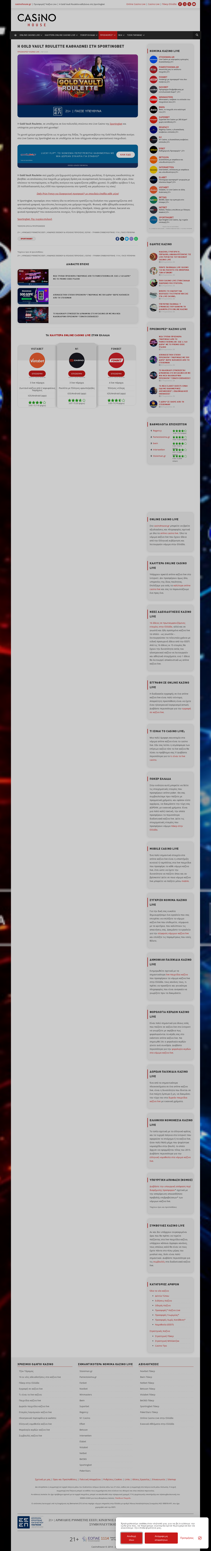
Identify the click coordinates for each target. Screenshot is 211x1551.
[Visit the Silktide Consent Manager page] (200, 1538)
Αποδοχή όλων (131, 1538)
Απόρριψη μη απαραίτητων (161, 1538)
